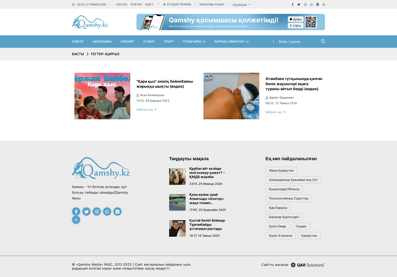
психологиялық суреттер (289, 198)
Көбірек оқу (144, 109)
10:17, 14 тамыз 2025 (204, 235)
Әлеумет (127, 41)
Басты (78, 54)
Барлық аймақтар (229, 41)
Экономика (102, 41)
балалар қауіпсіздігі (284, 217)
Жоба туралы (289, 41)
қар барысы (278, 208)
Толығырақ (192, 41)
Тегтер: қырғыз (105, 54)
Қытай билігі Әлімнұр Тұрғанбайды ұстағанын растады (207, 224)
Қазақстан (309, 236)
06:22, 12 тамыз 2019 (281, 103)
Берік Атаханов (280, 236)
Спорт (169, 41)
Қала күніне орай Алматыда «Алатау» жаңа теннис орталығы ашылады (206, 198)
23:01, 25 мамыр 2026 (205, 183)
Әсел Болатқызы (152, 95)
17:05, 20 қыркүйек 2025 (207, 209)
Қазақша (240, 4)
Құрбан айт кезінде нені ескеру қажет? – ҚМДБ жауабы (207, 172)
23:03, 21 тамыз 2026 (91, 4)
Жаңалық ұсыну (211, 4)
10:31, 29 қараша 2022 (153, 100)
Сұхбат (149, 41)
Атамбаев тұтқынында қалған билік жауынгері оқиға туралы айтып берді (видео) (293, 83)
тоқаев (300, 226)
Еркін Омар (277, 226)
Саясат (78, 41)
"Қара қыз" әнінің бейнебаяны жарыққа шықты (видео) (164, 84)
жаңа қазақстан (281, 170)
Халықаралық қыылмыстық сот (293, 180)
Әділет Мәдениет (281, 97)
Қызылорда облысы (284, 189)
